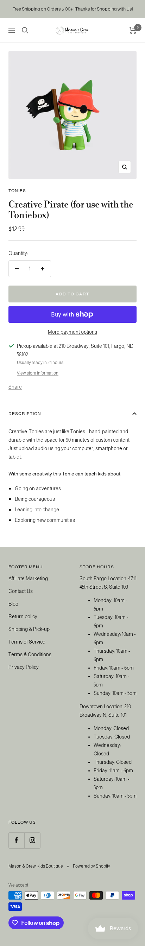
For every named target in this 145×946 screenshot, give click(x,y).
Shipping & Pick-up (29, 629)
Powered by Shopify (91, 866)
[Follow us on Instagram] (32, 840)
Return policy (22, 616)
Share (15, 387)
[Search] (25, 30)
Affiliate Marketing (28, 578)
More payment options (72, 332)
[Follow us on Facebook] (16, 840)
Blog (13, 604)
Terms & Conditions (29, 654)
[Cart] (133, 30)
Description (24, 413)
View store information (37, 373)
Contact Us (20, 591)
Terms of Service (26, 642)
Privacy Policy (23, 667)
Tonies (17, 190)
